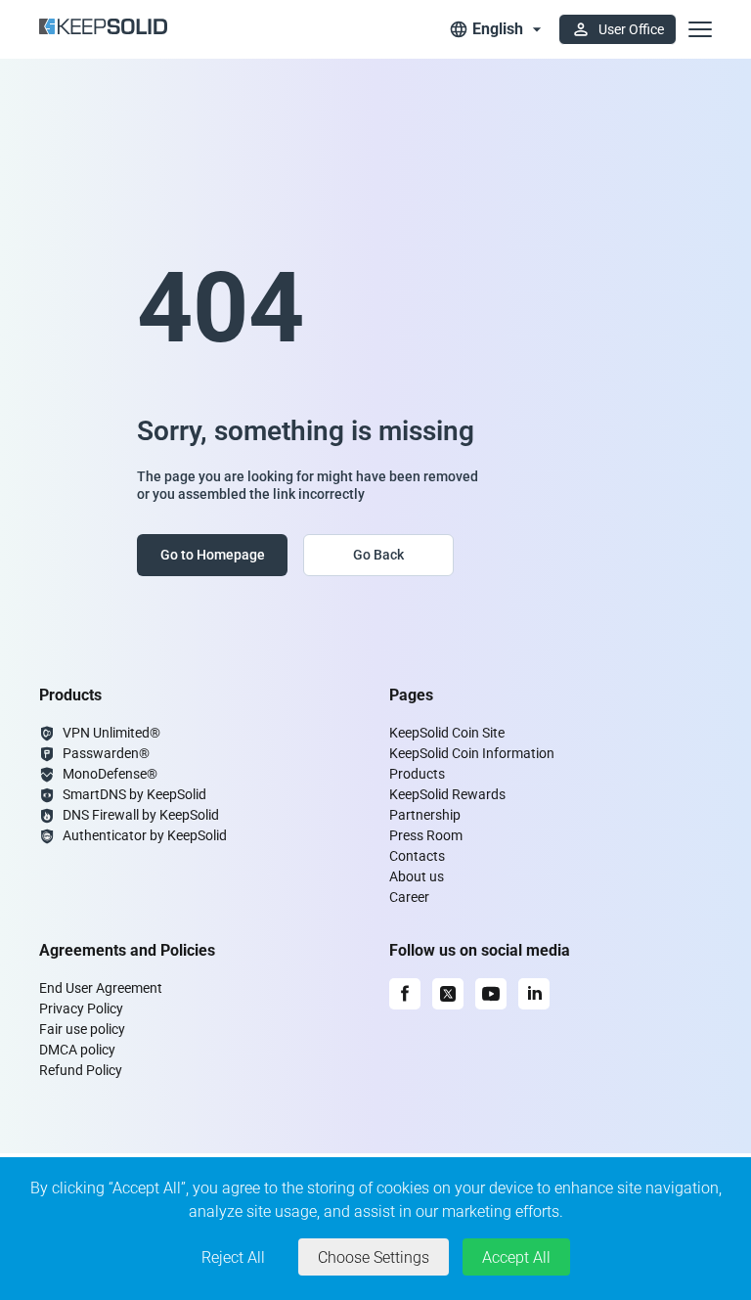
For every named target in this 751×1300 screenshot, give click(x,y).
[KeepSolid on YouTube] (491, 993)
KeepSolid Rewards (447, 794)
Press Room (426, 835)
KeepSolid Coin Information (471, 753)
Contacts (417, 856)
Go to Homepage (212, 554)
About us (416, 876)
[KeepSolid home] (103, 29)
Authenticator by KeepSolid (145, 835)
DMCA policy (77, 1049)
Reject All (233, 1257)
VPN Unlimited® (111, 732)
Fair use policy (82, 1029)
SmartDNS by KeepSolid (134, 794)
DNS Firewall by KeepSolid (141, 815)
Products (417, 774)
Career (409, 897)
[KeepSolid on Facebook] (404, 993)
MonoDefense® (110, 774)
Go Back (378, 554)
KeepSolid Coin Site (447, 732)
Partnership (425, 815)
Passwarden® (106, 753)
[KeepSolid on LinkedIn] (534, 993)
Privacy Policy (81, 1008)
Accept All (516, 1257)
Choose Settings (373, 1257)
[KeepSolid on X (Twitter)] (448, 993)
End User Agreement (100, 988)
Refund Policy (80, 1070)
